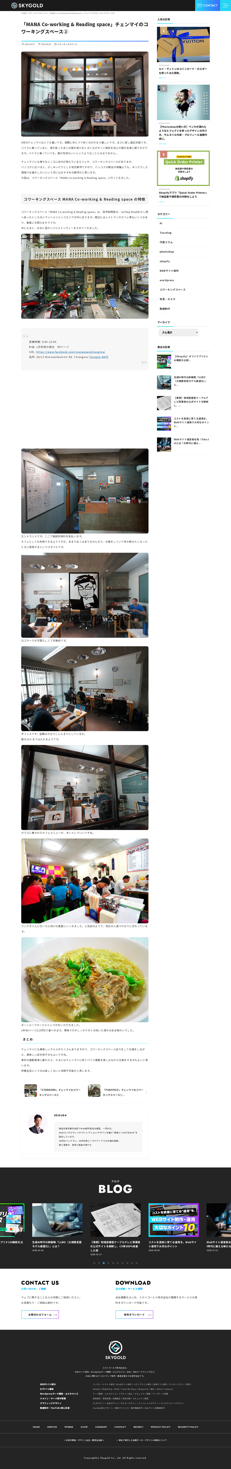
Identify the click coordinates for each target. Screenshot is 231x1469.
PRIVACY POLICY (160, 1426)
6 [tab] (117, 1263)
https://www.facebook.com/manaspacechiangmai (70, 352)
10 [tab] (136, 1263)
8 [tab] (127, 1263)
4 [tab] (108, 1263)
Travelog (166, 233)
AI (161, 223)
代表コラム (166, 242)
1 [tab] (94, 1263)
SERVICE (52, 1426)
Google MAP (99, 357)
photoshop (167, 251)
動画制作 (165, 309)
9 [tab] (132, 1263)
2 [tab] (99, 1263)
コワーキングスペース (67, 44)
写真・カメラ (168, 299)
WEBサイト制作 (169, 271)
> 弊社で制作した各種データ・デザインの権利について (142, 1440)
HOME (36, 1426)
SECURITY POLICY (188, 1426)
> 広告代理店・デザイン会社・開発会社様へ (84, 1440)
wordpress (167, 280)
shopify (165, 261)
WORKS (69, 1426)
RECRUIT (138, 1426)
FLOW (84, 1426)
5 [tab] (113, 1263)
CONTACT (120, 1426)
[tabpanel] (115, 1231)
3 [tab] (103, 1263)
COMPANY (101, 1426)
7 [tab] (122, 1263)
